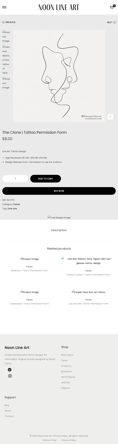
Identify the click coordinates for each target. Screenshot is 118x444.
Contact (9, 416)
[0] (111, 7)
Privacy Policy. (60, 435)
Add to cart (45, 178)
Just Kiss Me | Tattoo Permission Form (88, 303)
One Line (12, 208)
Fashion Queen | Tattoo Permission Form (88, 274)
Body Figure (67, 354)
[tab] (59, 230)
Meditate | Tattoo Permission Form (29, 270)
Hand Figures (68, 377)
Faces (17, 204)
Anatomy (66, 365)
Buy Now (59, 190)
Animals (65, 382)
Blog (7, 405)
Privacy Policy (69, 440)
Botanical (66, 371)
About (8, 410)
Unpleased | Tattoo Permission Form (29, 303)
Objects (65, 388)
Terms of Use (49, 440)
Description (59, 230)
